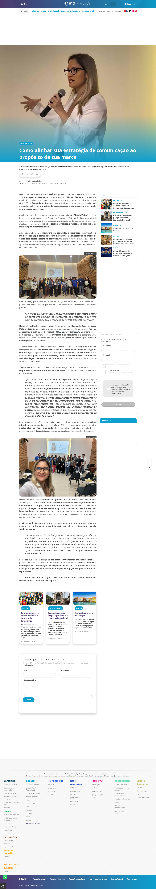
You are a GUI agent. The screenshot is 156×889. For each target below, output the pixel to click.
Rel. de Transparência (77, 879)
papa (43, 11)
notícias (7, 833)
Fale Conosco (132, 879)
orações (29, 813)
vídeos (6, 857)
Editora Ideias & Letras (12, 866)
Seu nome (27, 670)
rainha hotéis (9, 847)
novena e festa (10, 837)
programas (74, 801)
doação (7, 811)
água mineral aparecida (9, 789)
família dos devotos (11, 815)
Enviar (28, 700)
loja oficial (8, 830)
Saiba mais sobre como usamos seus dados (116, 366)
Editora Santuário (142, 782)
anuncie (102, 11)
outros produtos (143, 798)
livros (139, 794)
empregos (96, 784)
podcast (73, 794)
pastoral (7, 844)
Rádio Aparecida (76, 782)
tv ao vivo (51, 791)
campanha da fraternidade (31, 789)
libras (28, 807)
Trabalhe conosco (39, 879)
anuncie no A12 (33, 823)
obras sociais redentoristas (119, 806)
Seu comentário (30, 680)
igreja (28, 800)
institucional (88, 11)
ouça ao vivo (75, 791)
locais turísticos (10, 827)
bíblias (139, 788)
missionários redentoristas (119, 794)
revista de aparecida (8, 851)
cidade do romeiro (11, 793)
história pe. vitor (120, 784)
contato (110, 11)
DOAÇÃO (118, 11)
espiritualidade (32, 797)
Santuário (9, 780)
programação (53, 788)
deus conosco (142, 791)
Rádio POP (98, 780)
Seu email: (107, 355)
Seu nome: (107, 345)
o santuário (8, 840)
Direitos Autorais (117, 879)
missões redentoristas (122, 799)
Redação (31, 780)
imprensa (7, 823)
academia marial (10, 784)
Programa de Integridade (98, 879)
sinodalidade (73, 11)
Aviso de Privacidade (57, 879)
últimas (35, 11)
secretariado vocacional (119, 812)
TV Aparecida (55, 780)
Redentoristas (122, 780)
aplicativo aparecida (33, 784)
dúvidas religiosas (56, 11)
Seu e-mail (65, 670)
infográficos (30, 803)
